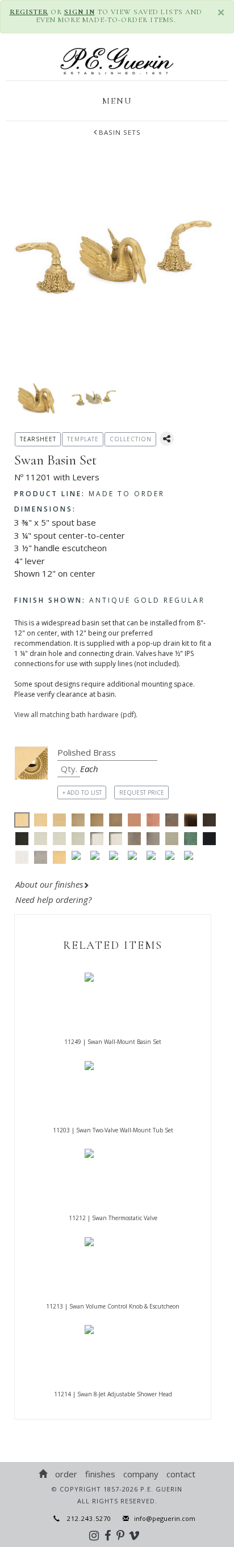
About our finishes (49, 884)
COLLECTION (131, 439)
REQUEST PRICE (141, 792)
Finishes (100, 1474)
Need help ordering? (54, 899)
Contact (180, 1474)
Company (140, 1474)
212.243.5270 (85, 1518)
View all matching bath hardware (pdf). (75, 714)
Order (66, 1474)
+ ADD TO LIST (82, 792)
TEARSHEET (38, 439)
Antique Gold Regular (109, 600)
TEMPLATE (83, 439)
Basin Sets (120, 132)
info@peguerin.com (164, 1518)
